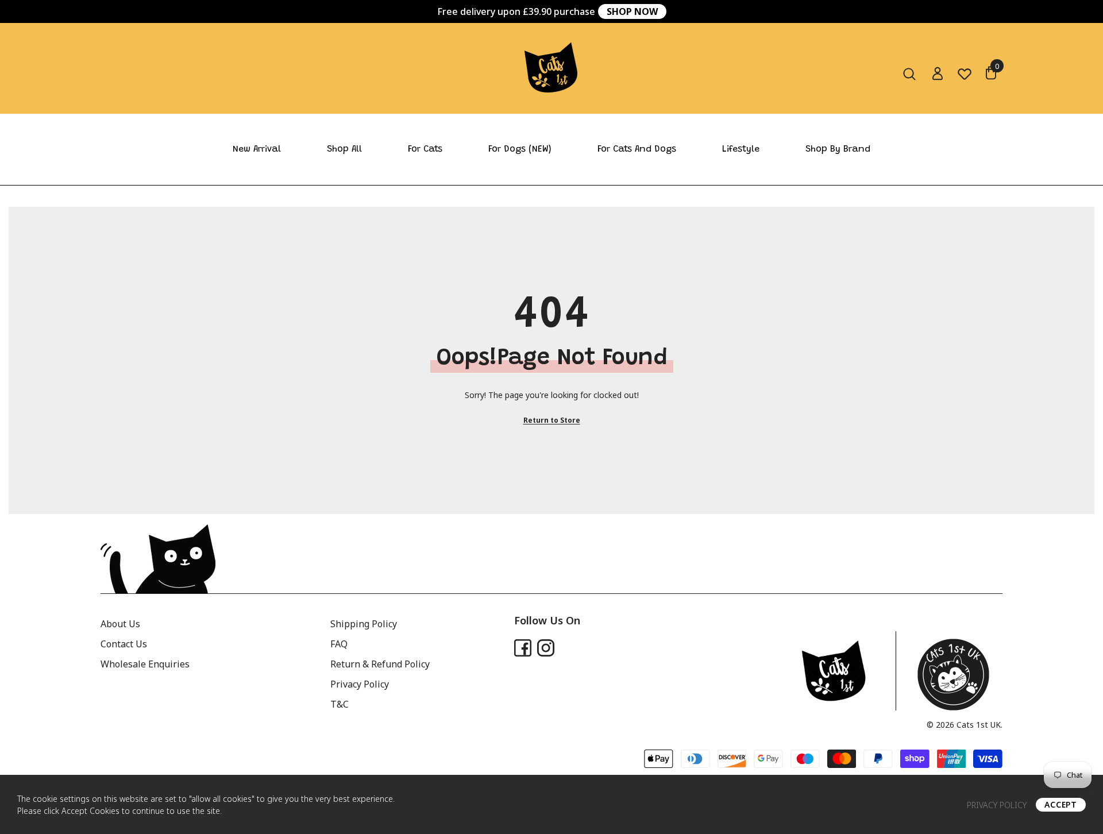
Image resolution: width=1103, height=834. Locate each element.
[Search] (909, 74)
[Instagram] (545, 648)
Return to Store (551, 420)
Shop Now (632, 11)
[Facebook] (522, 648)
